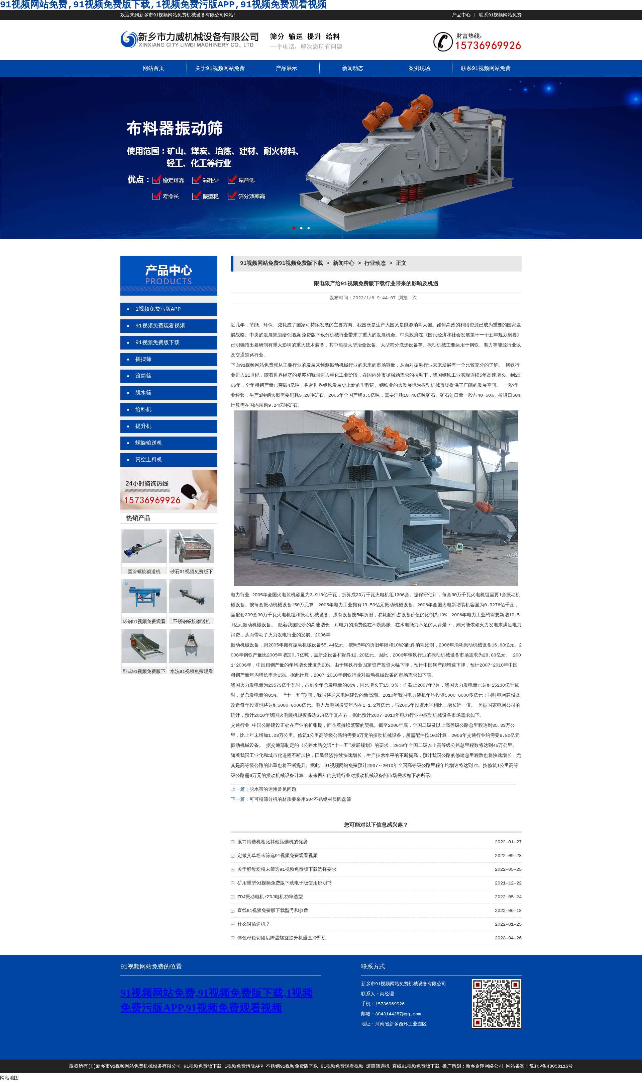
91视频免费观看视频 (160, 326)
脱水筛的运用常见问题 (272, 789)
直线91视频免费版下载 (416, 1066)
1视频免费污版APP (158, 309)
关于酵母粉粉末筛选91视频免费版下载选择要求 (286, 869)
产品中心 (461, 15)
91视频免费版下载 (157, 343)
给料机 (143, 410)
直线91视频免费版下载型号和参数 (272, 910)
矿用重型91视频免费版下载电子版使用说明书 (284, 883)
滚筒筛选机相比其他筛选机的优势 (272, 842)
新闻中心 (343, 263)
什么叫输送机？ (253, 924)
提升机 (143, 426)
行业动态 (375, 263)
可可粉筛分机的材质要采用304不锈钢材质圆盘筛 (300, 799)
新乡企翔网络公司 (484, 1066)
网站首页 (153, 69)
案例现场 (419, 69)
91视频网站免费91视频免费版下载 (281, 263)
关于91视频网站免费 (220, 69)
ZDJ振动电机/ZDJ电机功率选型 (270, 897)
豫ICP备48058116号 (551, 1066)
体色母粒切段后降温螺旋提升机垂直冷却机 (281, 938)
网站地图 (9, 1078)
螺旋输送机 (148, 443)
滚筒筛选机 (378, 1066)
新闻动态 (352, 69)
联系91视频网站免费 (500, 15)
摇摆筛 (143, 360)
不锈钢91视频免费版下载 (292, 1066)
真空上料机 (148, 460)
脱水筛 (143, 393)
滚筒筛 (143, 376)
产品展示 (286, 69)
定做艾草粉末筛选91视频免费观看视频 (277, 855)
